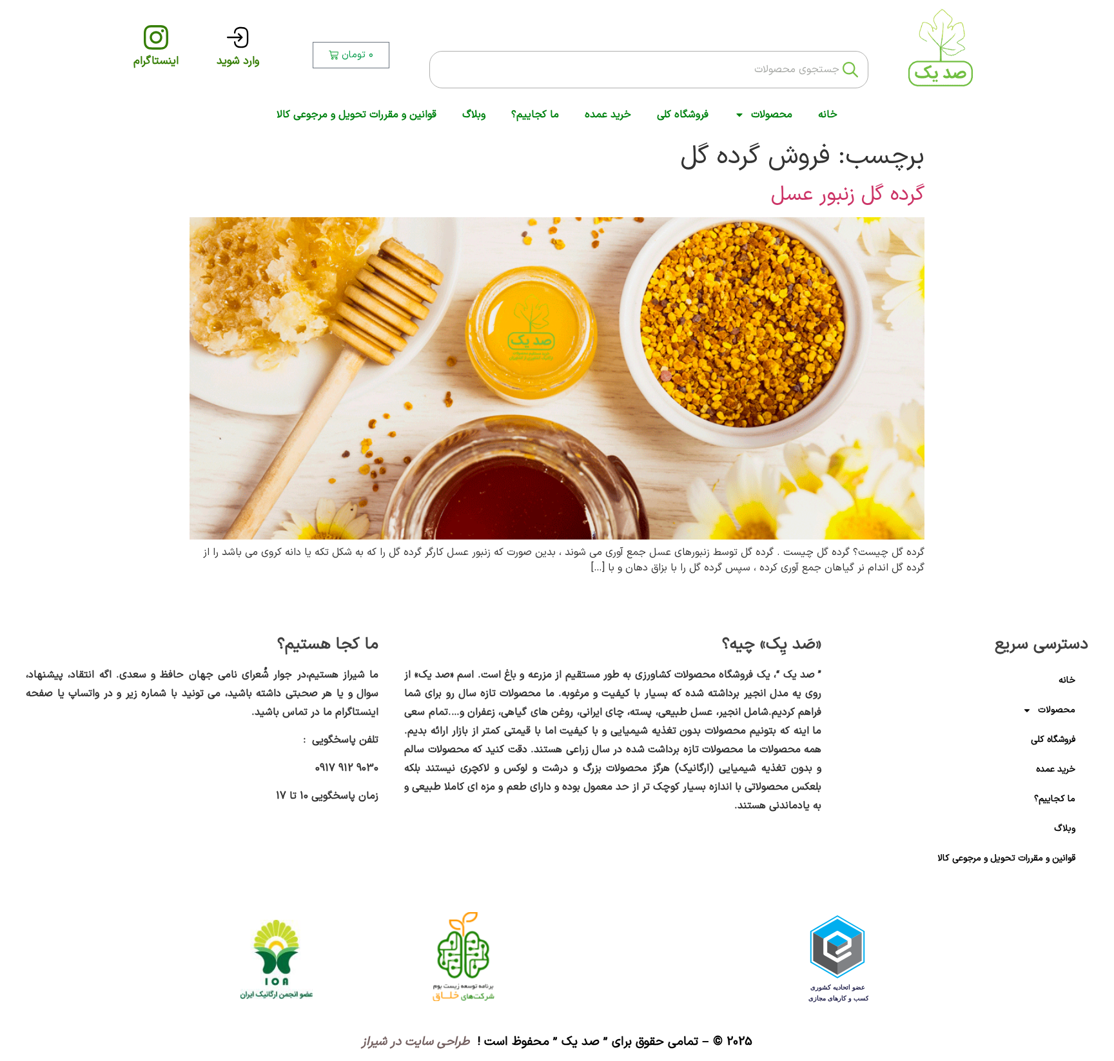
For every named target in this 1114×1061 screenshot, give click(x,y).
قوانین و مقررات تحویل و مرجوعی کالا (356, 114)
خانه (827, 114)
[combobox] (648, 69)
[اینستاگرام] (156, 37)
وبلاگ (473, 114)
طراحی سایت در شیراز (417, 1042)
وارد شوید (238, 61)
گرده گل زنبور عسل (847, 194)
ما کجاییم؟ (535, 114)
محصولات (771, 114)
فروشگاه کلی (682, 114)
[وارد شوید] (238, 37)
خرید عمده (608, 114)
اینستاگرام (156, 61)
